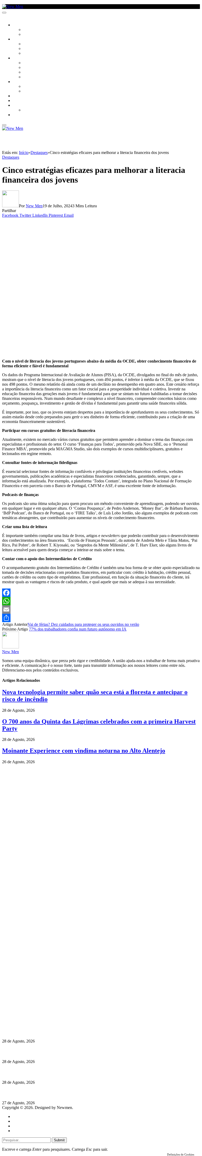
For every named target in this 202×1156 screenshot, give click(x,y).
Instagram (29, 1006)
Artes (28, 44)
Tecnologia (33, 77)
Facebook (29, 1011)
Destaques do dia (27, 1130)
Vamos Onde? (24, 82)
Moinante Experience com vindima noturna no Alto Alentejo (83, 750)
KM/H (17, 101)
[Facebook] (101, 593)
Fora (27, 91)
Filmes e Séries (35, 49)
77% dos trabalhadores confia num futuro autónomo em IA (78, 629)
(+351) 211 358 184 (38, 1001)
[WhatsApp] (101, 601)
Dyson (28, 63)
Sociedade (22, 25)
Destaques (10, 157)
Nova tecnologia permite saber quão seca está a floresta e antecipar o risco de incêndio (78, 1031)
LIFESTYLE (21, 58)
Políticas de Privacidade (37, 1015)
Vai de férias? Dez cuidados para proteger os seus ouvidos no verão (83, 624)
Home (18, 1116)
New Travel (22, 115)
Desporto (21, 105)
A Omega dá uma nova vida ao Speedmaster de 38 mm (50, 1092)
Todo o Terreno (36, 110)
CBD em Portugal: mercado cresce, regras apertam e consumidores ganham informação (80, 1051)
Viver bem (32, 72)
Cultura (20, 39)
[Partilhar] (101, 618)
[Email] (101, 609)
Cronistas (32, 30)
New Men (34, 206)
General (19, 1121)
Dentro (29, 87)
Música (29, 53)
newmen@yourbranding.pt (43, 996)
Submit (59, 1140)
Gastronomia (25, 96)
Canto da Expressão (41, 35)
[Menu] (4, 12)
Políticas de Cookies (34, 1020)
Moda (28, 68)
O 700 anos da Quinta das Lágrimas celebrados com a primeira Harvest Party (71, 1072)
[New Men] (12, 6)
